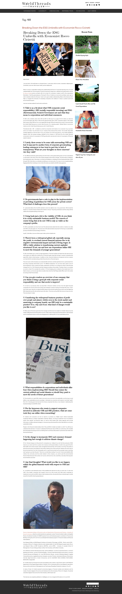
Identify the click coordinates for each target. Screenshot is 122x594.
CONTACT (97, 2)
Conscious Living (54, 10)
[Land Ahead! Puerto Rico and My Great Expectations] (87, 93)
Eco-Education (80, 10)
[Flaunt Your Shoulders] (87, 69)
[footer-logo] (35, 586)
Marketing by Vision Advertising (92, 590)
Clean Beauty (42, 10)
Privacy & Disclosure (75, 588)
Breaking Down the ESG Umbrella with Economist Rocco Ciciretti (56, 27)
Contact (96, 588)
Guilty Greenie (92, 10)
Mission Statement (87, 588)
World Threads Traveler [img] (36, 4)
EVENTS (92, 2)
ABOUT (87, 2)
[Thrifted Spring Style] (87, 44)
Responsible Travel (67, 10)
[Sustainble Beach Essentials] (87, 120)
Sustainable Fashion (30, 10)
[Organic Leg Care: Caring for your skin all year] (87, 144)
